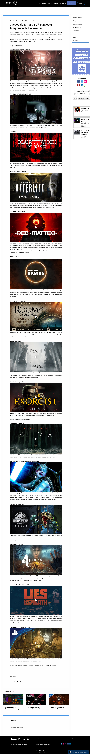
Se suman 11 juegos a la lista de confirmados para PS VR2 (58, 708)
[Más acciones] (61, 21)
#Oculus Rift (80, 100)
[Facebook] (78, 81)
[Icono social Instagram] (63, 743)
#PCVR (75, 98)
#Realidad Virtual (80, 88)
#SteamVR (76, 96)
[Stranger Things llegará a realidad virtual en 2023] (36, 699)
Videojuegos (13, 676)
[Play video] (36, 65)
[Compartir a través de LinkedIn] (17, 681)
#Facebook (86, 93)
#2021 (86, 88)
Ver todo (67, 691)
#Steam (80, 98)
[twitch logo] (85, 87)
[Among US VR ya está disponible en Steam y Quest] (13, 699)
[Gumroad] (66, 743)
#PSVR (81, 93)
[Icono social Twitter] (61, 743)
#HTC (85, 100)
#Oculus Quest (78, 91)
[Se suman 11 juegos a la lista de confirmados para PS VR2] (59, 699)
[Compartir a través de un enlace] (21, 681)
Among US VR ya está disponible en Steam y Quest (13, 708)
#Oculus (77, 93)
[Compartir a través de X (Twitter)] (14, 681)
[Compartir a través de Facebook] (10, 681)
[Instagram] (85, 81)
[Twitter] (82, 81)
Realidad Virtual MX (20, 738)
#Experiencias (86, 91)
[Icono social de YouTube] (78, 85)
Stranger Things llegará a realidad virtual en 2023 (35, 708)
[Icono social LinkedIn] (82, 85)
